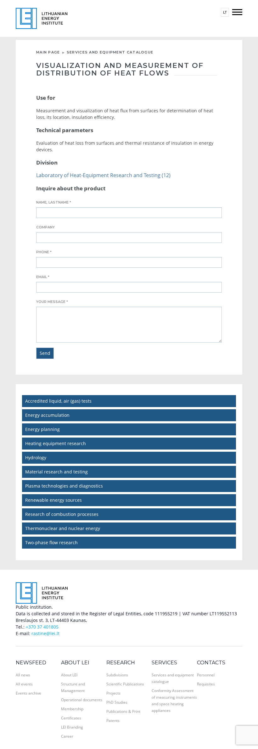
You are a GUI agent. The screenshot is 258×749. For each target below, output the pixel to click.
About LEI (75, 663)
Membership (72, 709)
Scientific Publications (125, 684)
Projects (113, 693)
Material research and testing (56, 472)
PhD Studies (116, 702)
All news (23, 675)
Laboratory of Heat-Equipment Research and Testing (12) (103, 175)
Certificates (71, 718)
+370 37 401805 (42, 627)
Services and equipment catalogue (110, 52)
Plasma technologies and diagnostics (64, 486)
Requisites (206, 684)
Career (67, 736)
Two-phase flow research (51, 542)
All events (24, 684)
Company (45, 227)
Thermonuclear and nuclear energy (62, 528)
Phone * (44, 252)
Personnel (206, 675)
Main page (48, 52)
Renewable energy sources (53, 500)
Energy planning (42, 429)
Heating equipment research (55, 443)
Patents (113, 720)
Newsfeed (31, 663)
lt (225, 12)
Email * (42, 277)
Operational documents (81, 699)
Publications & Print (123, 711)
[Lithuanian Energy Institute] (41, 18)
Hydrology (35, 458)
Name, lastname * (53, 202)
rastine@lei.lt (45, 633)
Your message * (52, 301)
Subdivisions (117, 675)
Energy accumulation (47, 415)
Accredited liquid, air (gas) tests (58, 401)
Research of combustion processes (61, 514)
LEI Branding (72, 727)
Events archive (28, 693)
